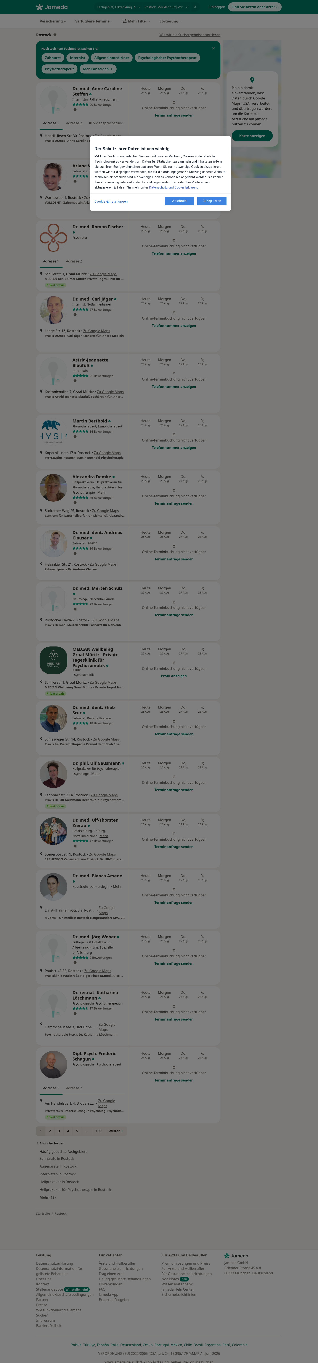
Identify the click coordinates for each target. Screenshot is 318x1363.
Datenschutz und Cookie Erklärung (173, 187)
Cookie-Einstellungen (111, 201)
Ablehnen (179, 201)
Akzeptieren (211, 201)
